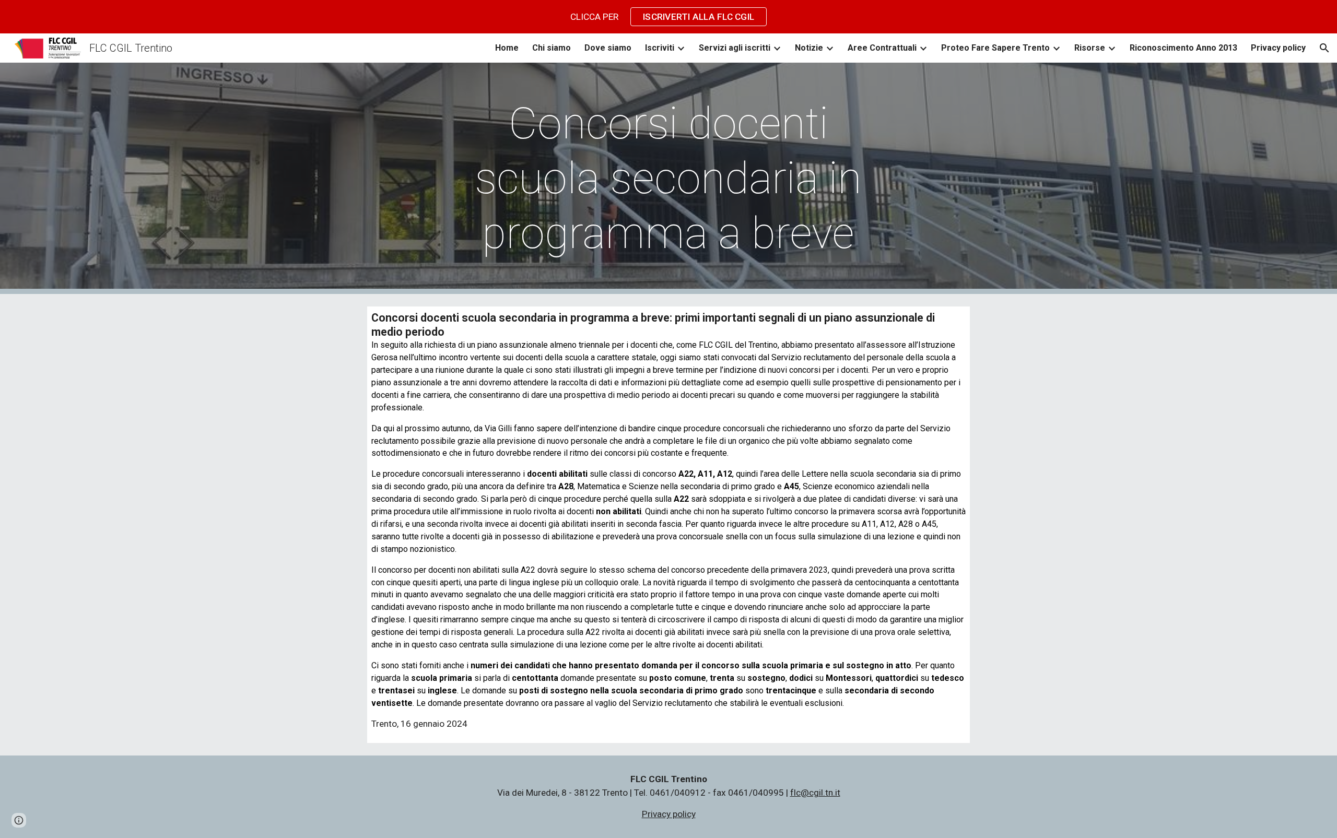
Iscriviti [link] (659, 48)
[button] (1324, 48)
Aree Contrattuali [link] (882, 48)
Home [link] (507, 48)
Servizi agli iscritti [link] (734, 48)
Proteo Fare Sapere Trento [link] (995, 48)
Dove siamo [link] (607, 48)
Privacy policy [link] (1278, 48)
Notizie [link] (809, 48)
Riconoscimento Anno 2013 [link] (1183, 48)
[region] (668, 16)
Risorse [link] (1089, 48)
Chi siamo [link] (551, 48)
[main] (668, 178)
